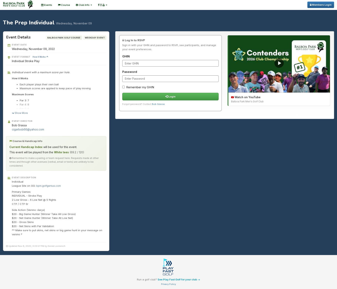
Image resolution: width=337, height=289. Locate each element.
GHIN (126, 56)
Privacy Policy (168, 284)
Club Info (84, 4)
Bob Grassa (158, 104)
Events (47, 4)
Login (172, 96)
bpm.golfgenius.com (48, 185)
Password (129, 72)
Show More (21, 112)
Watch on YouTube (247, 97)
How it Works (39, 57)
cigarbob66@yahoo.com (28, 129)
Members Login (321, 4)
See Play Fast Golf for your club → (179, 279)
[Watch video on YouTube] (279, 64)
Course (65, 4)
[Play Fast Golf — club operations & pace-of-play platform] (168, 267)
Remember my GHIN (140, 87)
